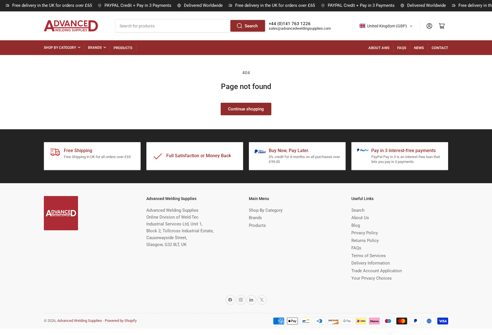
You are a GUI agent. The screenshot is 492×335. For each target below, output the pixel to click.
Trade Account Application (376, 270)
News (419, 48)
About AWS (379, 48)
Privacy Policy (364, 232)
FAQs (401, 48)
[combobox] (190, 26)
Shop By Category (60, 48)
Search (251, 26)
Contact (440, 48)
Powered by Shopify (121, 320)
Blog (355, 225)
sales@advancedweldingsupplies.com (300, 28)
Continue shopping (246, 109)
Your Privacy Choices (371, 278)
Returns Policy (365, 240)
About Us (360, 217)
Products (123, 48)
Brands (95, 48)
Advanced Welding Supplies (79, 320)
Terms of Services (368, 255)
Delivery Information (370, 263)
